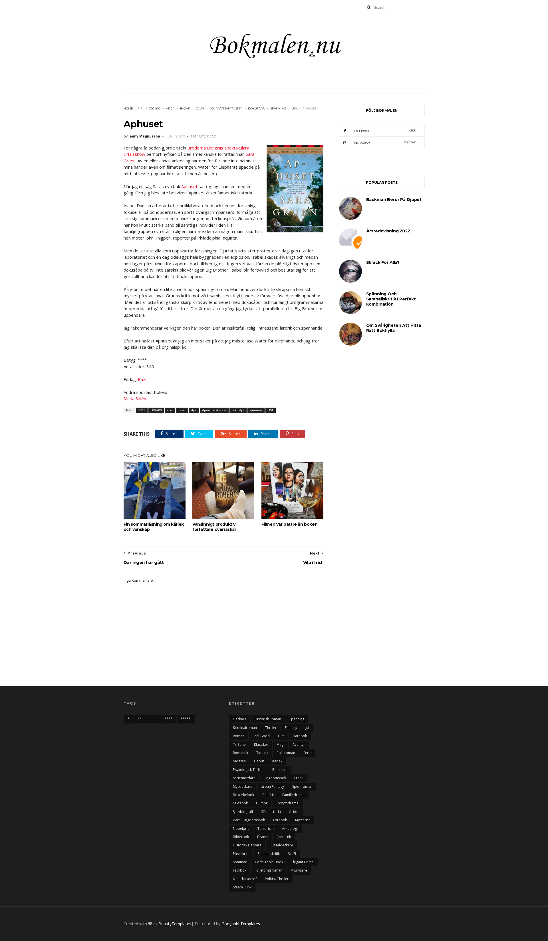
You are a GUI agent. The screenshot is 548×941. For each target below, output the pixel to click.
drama (262, 836)
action (294, 811)
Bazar (185, 108)
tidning (262, 752)
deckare (239, 719)
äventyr (299, 744)
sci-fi (292, 853)
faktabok (240, 803)
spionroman (302, 786)
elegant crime (302, 862)
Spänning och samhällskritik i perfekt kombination (391, 299)
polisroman (286, 752)
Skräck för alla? (383, 262)
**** (141, 108)
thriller (271, 727)
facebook (385, 131)
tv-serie (239, 744)
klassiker (261, 744)
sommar (240, 862)
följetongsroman (268, 870)
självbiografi (243, 811)
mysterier (302, 820)
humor (261, 803)
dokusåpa (256, 108)
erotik (298, 777)
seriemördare (244, 777)
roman (238, 735)
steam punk (242, 887)
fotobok (280, 820)
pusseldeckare (281, 845)
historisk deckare (247, 845)
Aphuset (190, 186)
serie (307, 752)
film (281, 735)
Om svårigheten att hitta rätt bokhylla (393, 328)
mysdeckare (242, 786)
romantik (240, 752)
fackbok (239, 870)
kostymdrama (287, 803)
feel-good (261, 735)
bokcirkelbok (243, 794)
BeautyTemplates (174, 923)
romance (279, 769)
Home (128, 108)
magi (280, 744)
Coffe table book (269, 862)
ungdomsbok (275, 777)
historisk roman (268, 719)
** (140, 719)
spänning (278, 108)
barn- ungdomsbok (249, 820)
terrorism (265, 828)
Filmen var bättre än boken (289, 524)
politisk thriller (277, 878)
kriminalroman (245, 727)
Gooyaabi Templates (240, 923)
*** (153, 719)
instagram (385, 142)
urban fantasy (272, 786)
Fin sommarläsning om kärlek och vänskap (154, 527)
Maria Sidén (135, 398)
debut (259, 761)
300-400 (154, 108)
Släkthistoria (271, 811)
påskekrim (241, 853)
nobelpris (241, 828)
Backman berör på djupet (394, 199)
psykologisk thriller (248, 769)
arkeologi (290, 828)
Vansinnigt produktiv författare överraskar (214, 527)
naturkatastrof (245, 878)
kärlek (277, 761)
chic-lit (268, 794)
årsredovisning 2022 (388, 231)
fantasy (291, 727)
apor (170, 108)
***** (186, 719)
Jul (307, 727)
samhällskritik (269, 853)
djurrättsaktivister (225, 108)
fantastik (284, 836)
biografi (239, 761)
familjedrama (293, 794)
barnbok (300, 735)
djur (200, 108)
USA (295, 108)
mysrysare (299, 870)
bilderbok (241, 836)
